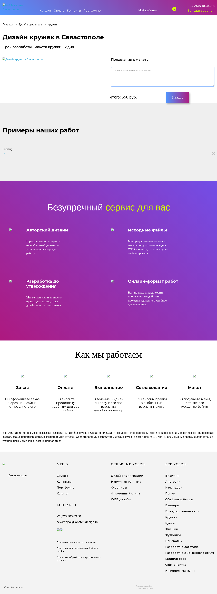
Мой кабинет (147, 10)
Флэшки (171, 529)
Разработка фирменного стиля (189, 552)
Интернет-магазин (180, 570)
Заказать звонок (201, 11)
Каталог (45, 10)
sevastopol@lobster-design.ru (77, 522)
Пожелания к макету (129, 59)
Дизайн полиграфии (127, 475)
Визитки (172, 475)
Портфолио (92, 10)
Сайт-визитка (175, 564)
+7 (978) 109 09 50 (69, 516)
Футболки (173, 535)
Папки (170, 493)
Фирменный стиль (125, 493)
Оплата (59, 10)
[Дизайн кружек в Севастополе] (23, 59)
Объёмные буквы (179, 499)
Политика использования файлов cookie (77, 550)
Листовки (173, 481)
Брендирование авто (182, 511)
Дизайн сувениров (30, 24)
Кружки (171, 517)
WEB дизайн (121, 499)
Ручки (170, 523)
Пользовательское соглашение (76, 542)
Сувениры (119, 487)
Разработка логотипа (182, 547)
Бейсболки (174, 541)
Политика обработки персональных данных (79, 559)
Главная (8, 24)
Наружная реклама (126, 481)
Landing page (176, 558)
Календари (174, 487)
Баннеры (172, 505)
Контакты (74, 10)
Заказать (177, 97)
